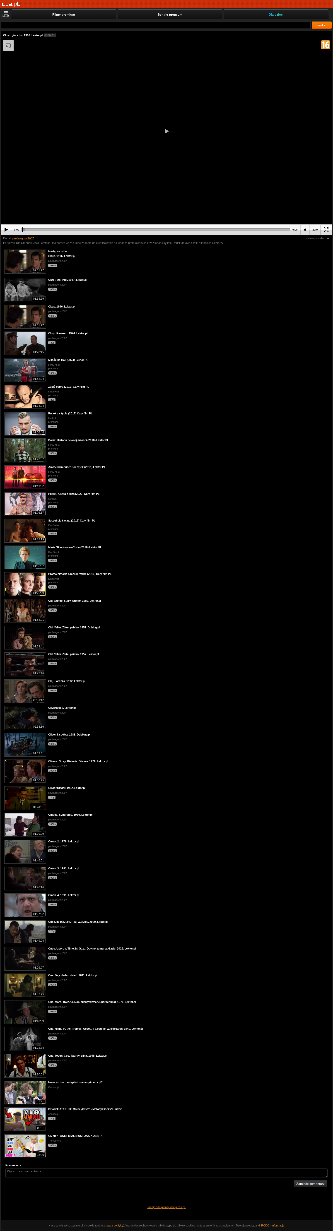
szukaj (321, 25)
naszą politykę (114, 1225)
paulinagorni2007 (23, 238)
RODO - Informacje (273, 1225)
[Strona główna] (11, 4)
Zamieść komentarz (310, 1183)
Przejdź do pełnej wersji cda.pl (166, 1207)
